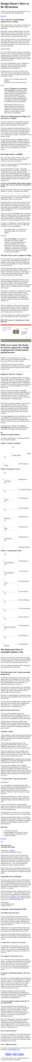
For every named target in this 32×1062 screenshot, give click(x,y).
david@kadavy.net (15, 897)
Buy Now (3, 16)
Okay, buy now (14, 1053)
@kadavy (12, 850)
